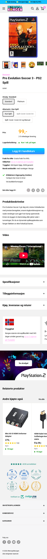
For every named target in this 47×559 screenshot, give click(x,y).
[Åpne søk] (32, 8)
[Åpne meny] (4, 8)
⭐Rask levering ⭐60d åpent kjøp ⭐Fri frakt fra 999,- (23, 2)
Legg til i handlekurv (23, 151)
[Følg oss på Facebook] (4, 542)
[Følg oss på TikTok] (18, 542)
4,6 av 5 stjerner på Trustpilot (22, 162)
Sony (5, 88)
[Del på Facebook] (33, 190)
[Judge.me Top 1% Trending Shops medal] (36, 486)
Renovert (6, 75)
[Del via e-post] (42, 190)
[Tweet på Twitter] (38, 190)
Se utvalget (23, 363)
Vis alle (41, 399)
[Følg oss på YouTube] (14, 542)
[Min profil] (37, 8)
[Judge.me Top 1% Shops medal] (24, 486)
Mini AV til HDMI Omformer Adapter (15, 435)
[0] (42, 8)
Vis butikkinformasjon (14, 182)
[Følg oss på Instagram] (9, 542)
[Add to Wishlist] (28, 190)
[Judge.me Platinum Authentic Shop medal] (36, 474)
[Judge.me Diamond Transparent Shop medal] (12, 474)
